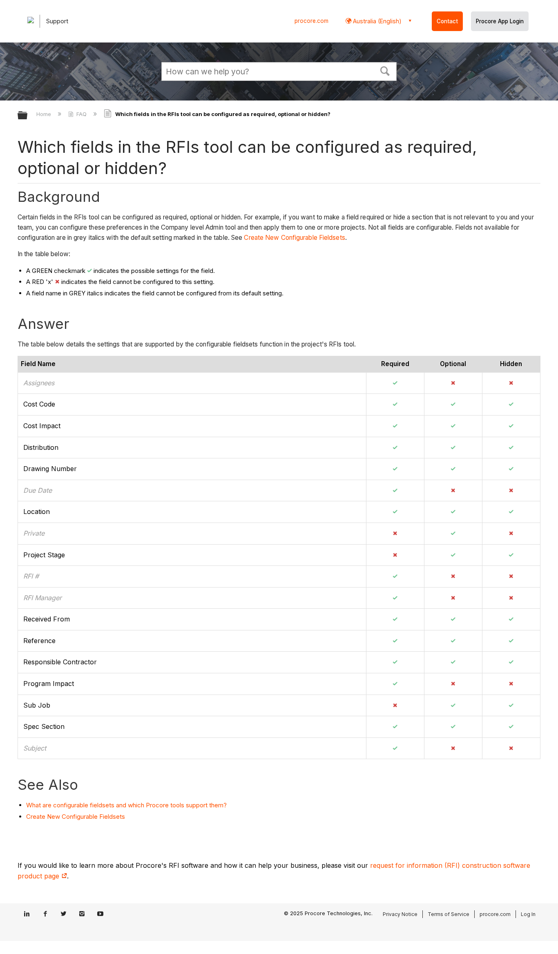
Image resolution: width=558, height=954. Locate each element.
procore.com (311, 21)
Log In (528, 914)
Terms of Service (448, 914)
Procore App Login (500, 21)
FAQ (81, 114)
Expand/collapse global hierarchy (27, 116)
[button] (385, 70)
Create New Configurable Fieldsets (294, 237)
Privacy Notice (400, 914)
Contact (447, 21)
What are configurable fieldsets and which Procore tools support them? (126, 805)
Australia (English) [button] (376, 21)
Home (44, 114)
